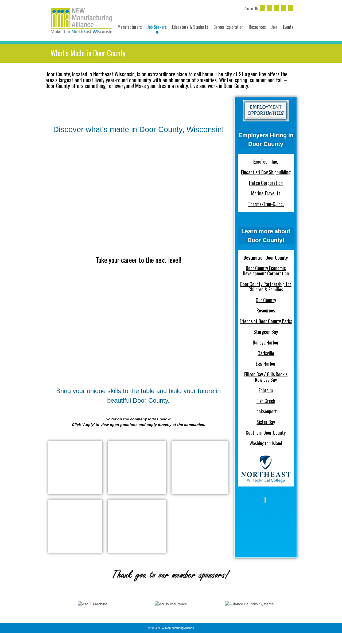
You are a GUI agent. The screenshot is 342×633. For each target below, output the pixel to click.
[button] (47, 604)
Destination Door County (266, 257)
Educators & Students (190, 27)
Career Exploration (228, 27)
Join (274, 27)
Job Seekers (157, 27)
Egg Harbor (266, 363)
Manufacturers (130, 27)
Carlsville (266, 353)
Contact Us (251, 8)
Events (288, 27)
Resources (257, 27)
